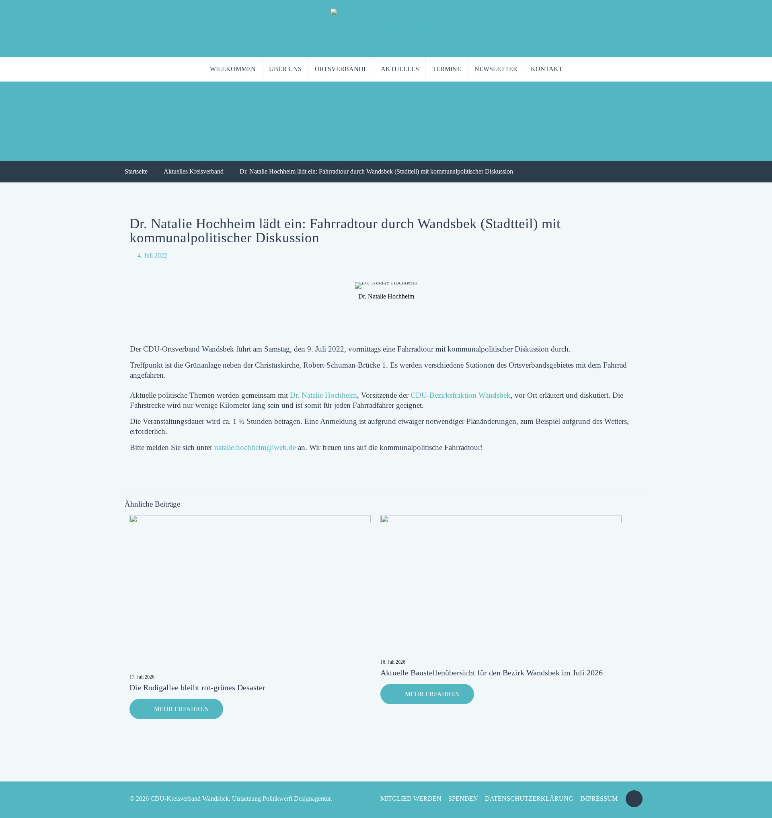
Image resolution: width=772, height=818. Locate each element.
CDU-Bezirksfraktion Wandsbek (461, 395)
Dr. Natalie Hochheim (323, 395)
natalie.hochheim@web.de (255, 447)
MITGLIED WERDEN (410, 798)
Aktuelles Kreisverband (194, 171)
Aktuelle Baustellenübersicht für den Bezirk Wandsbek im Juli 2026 (491, 672)
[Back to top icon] (634, 798)
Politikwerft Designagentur (297, 798)
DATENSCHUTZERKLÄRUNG (529, 798)
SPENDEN (463, 798)
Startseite (136, 171)
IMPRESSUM (599, 798)
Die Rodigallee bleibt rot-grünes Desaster (197, 687)
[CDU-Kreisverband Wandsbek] (386, 28)
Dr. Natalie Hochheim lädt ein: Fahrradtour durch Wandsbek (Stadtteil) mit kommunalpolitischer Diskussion (376, 171)
